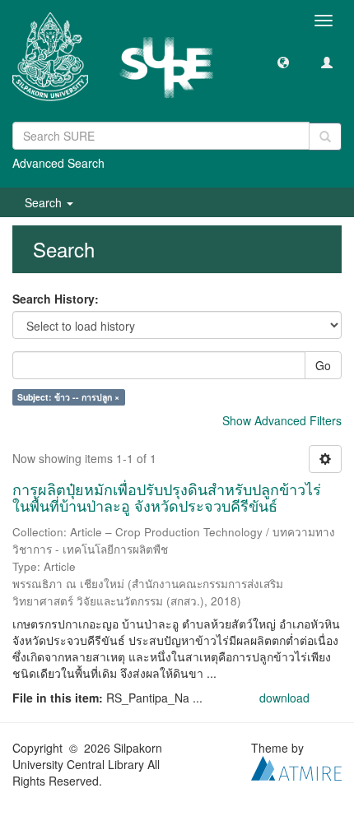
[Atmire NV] (296, 766)
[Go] (325, 137)
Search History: (55, 298)
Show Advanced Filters (282, 420)
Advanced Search (58, 163)
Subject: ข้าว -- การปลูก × (68, 397)
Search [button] (45, 202)
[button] (283, 62)
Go (323, 365)
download (284, 697)
